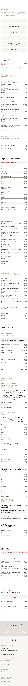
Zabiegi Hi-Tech (14, 38)
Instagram (4, 669)
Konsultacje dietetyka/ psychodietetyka (14, 44)
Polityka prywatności (5, 681)
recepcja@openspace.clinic (9, 650)
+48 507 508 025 (6, 648)
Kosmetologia (14, 21)
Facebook (4, 672)
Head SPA (14, 49)
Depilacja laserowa (14, 26)
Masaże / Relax (14, 32)
